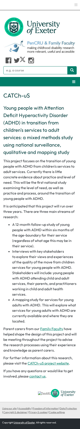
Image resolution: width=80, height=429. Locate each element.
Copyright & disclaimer (15, 412)
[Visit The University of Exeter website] (63, 393)
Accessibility (24, 408)
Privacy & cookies (38, 412)
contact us (37, 376)
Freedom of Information (45, 408)
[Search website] (72, 70)
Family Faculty (51, 329)
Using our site (9, 408)
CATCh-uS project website (48, 363)
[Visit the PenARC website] (44, 393)
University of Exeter (24, 422)
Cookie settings (57, 412)
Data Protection (68, 408)
